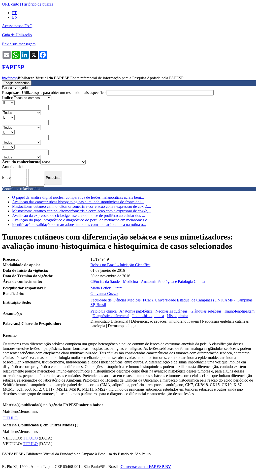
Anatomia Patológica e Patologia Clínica (173, 281)
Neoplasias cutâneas (171, 311)
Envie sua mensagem (19, 44)
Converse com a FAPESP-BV (145, 466)
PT (14, 13)
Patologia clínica (103, 311)
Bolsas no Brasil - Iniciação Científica (120, 265)
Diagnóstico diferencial (110, 316)
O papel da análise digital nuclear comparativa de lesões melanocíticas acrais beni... (78, 197)
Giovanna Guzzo (104, 293)
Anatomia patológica (135, 311)
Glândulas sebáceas (205, 311)
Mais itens (11, 411)
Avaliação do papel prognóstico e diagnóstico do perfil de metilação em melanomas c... (81, 220)
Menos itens (28, 411)
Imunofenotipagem (239, 311)
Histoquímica (177, 316)
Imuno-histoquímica (148, 316)
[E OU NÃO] (8, 102)
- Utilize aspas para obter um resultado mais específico (54, 92)
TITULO (10, 418)
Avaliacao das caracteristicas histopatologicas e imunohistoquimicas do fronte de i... (78, 202)
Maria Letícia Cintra (106, 288)
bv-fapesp (10, 78)
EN (15, 17)
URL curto (10, 4)
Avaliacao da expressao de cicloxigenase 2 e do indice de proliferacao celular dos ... (78, 215)
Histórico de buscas (37, 4)
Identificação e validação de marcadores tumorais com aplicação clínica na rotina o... (79, 224)
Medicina (130, 281)
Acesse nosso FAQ (17, 26)
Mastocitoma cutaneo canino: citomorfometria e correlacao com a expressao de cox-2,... (81, 206)
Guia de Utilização (17, 35)
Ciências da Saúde (105, 281)
